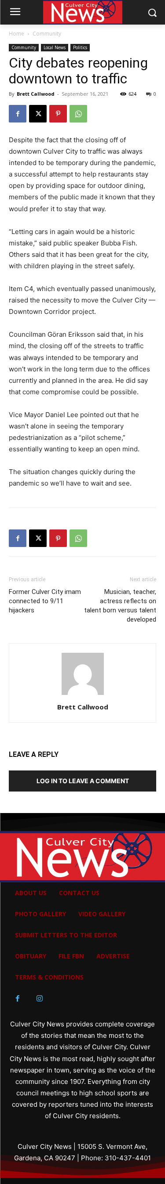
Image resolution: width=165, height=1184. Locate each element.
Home (16, 33)
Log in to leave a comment (83, 781)
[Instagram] (39, 999)
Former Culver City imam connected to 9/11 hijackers (45, 601)
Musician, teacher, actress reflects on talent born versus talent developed (120, 605)
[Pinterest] (58, 113)
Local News (55, 47)
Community (47, 33)
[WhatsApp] (78, 113)
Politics (80, 47)
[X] (38, 113)
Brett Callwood (36, 93)
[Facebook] (17, 113)
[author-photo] (83, 694)
